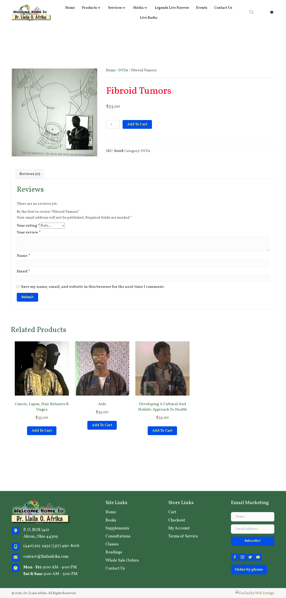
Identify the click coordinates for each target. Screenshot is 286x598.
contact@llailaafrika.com (45, 556)
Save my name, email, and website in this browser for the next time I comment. (93, 286)
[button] (252, 541)
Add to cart (137, 124)
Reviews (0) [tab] (29, 174)
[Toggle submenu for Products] (99, 8)
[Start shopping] (272, 12)
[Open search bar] (251, 12)
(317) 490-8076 (66, 546)
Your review (29, 232)
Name (23, 255)
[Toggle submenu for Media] (146, 8)
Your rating (28, 225)
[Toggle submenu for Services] (124, 8)
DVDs (123, 70)
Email (23, 271)
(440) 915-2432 (36, 546)
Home (111, 70)
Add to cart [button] (42, 430)
